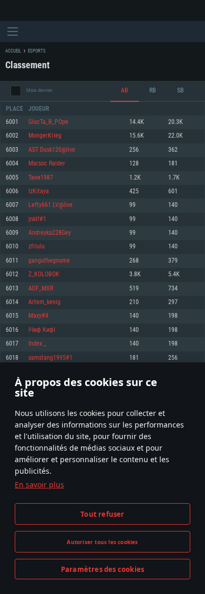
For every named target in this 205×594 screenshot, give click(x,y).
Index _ (37, 344)
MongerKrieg (45, 136)
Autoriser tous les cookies (102, 542)
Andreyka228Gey (49, 233)
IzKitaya (38, 191)
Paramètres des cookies (102, 569)
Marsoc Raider (46, 163)
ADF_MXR (40, 288)
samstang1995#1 (50, 358)
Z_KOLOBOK (43, 274)
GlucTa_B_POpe (48, 122)
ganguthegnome (49, 261)
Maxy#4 (38, 316)
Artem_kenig (44, 302)
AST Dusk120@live (51, 150)
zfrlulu (36, 246)
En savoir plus (39, 484)
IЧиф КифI (41, 330)
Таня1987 (40, 178)
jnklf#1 (37, 219)
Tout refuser (102, 514)
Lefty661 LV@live (50, 205)
